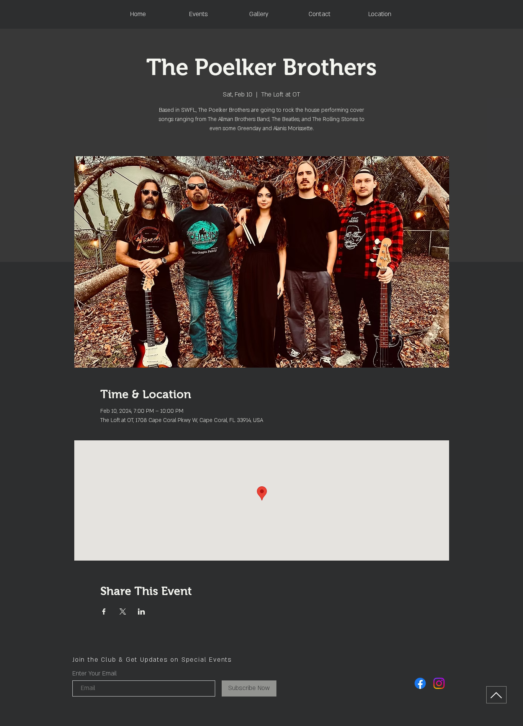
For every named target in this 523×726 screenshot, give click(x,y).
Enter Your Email (94, 673)
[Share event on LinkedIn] (141, 611)
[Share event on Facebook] (104, 611)
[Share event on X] (122, 611)
